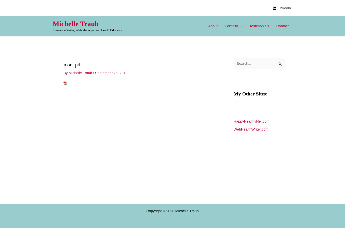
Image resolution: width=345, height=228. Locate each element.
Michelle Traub (76, 24)
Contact (282, 26)
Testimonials (259, 26)
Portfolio (231, 26)
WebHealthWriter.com (251, 129)
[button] (240, 26)
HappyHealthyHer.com (252, 121)
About (213, 26)
